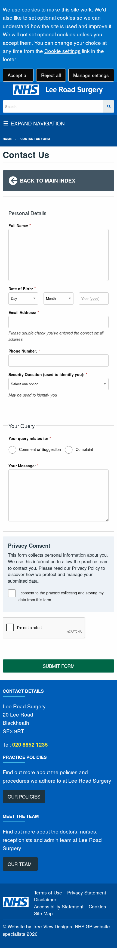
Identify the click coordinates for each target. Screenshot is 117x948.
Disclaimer (45, 899)
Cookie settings (62, 50)
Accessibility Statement (59, 906)
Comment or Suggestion (40, 449)
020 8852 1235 (30, 744)
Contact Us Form (35, 139)
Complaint (84, 449)
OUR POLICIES (24, 796)
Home (7, 139)
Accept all (18, 75)
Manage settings (91, 75)
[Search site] (108, 106)
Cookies (97, 906)
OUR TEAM (20, 864)
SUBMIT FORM (59, 665)
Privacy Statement (86, 892)
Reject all (51, 75)
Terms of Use (48, 892)
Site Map (43, 913)
